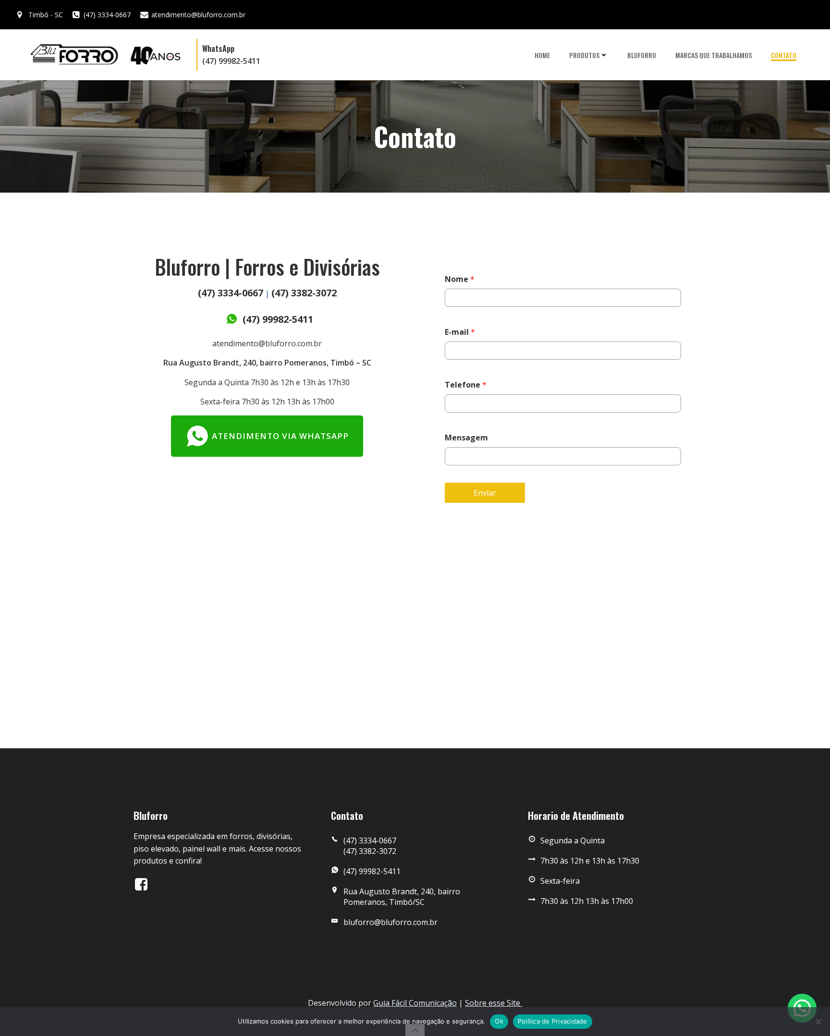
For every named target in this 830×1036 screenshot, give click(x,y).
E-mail (460, 332)
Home (542, 55)
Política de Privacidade (552, 1021)
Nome (460, 279)
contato (783, 55)
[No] (818, 1021)
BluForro (641, 55)
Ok (499, 1021)
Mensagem (466, 437)
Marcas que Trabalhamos (713, 55)
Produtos (584, 55)
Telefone (466, 384)
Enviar (485, 493)
